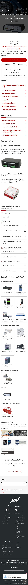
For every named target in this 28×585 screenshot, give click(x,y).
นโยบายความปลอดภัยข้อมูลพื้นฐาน (10, 580)
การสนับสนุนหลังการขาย (7, 548)
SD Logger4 (3, 492)
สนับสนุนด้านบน (8, 542)
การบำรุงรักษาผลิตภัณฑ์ (19, 532)
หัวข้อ (17, 545)
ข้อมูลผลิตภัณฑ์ (14, 489)
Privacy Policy (16, 18)
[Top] (2, 489)
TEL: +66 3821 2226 (14, 567)
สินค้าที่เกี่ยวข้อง (15, 72)
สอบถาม (5, 545)
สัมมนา (17, 526)
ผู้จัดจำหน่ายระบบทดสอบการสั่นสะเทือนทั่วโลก (20, 537)
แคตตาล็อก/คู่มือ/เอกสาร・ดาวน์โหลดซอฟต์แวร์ (15, 75)
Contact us (14, 572)
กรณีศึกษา (18, 528)
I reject (16, 21)
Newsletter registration (15, 513)
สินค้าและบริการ (7, 489)
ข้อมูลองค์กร (6, 521)
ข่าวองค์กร (18, 547)
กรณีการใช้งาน (18, 70)
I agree (11, 21)
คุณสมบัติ (10, 70)
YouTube (19, 506)
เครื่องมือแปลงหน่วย (7, 554)
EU (8, 510)
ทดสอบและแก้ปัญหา (20, 523)
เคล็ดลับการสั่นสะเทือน (8, 551)
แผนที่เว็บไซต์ (20, 580)
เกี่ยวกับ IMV (7, 518)
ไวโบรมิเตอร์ (21, 489)
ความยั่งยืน (5, 523)
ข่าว (18, 542)
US (17, 510)
